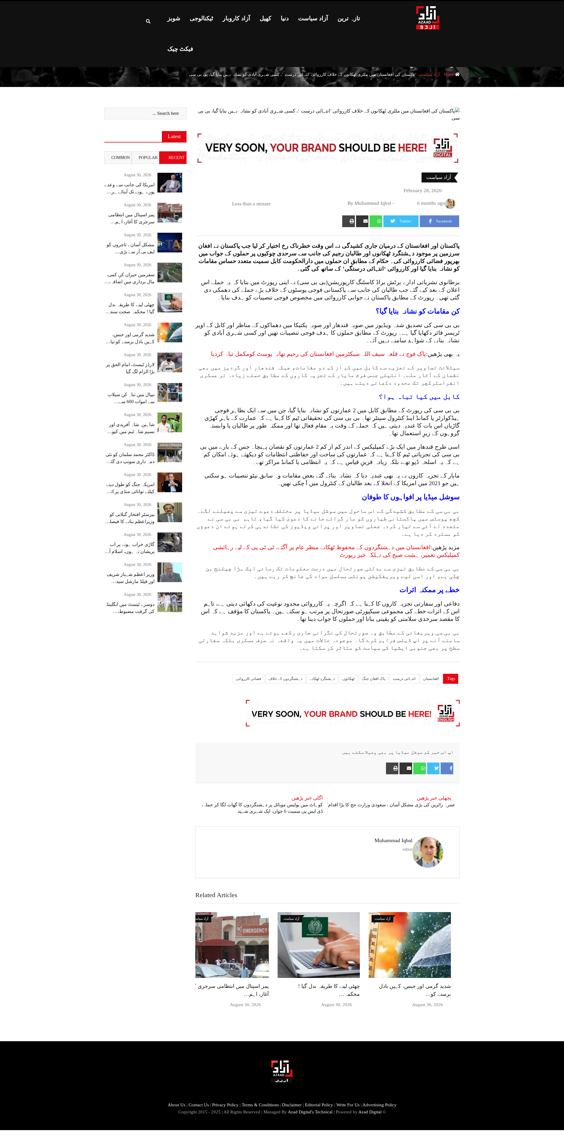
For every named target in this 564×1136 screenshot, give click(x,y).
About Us (176, 1105)
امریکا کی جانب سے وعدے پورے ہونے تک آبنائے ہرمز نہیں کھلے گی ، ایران (129, 191)
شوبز (173, 18)
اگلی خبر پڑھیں (307, 798)
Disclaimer (292, 1105)
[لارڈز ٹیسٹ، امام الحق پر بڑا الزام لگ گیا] (169, 362)
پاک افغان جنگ (373, 678)
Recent (177, 157)
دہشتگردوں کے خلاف (285, 678)
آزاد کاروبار (236, 18)
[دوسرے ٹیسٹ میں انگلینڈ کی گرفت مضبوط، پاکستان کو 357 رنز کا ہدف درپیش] (169, 602)
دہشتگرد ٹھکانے (322, 678)
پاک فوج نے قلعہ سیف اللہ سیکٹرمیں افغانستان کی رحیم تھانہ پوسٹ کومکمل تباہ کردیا (318, 354)
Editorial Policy (319, 1105)
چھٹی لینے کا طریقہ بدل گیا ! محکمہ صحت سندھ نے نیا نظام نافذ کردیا (131, 311)
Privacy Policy (225, 1105)
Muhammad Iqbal (393, 840)
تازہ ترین (349, 18)
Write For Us (348, 1105)
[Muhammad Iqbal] (398, 203)
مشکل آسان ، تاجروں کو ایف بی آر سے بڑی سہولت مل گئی (131, 251)
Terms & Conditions (260, 1105)
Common (120, 157)
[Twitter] (433, 768)
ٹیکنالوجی (201, 18)
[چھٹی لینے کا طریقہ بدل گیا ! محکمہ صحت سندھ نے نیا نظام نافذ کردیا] (169, 302)
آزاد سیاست (313, 18)
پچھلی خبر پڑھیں (434, 798)
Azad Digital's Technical (310, 1112)
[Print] (348, 221)
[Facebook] (447, 768)
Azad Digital (370, 1112)
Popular (148, 157)
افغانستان (431, 678)
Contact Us (199, 1105)
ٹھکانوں (348, 678)
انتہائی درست (404, 678)
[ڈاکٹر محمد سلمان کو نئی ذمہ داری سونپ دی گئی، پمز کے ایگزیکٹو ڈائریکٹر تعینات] (169, 452)
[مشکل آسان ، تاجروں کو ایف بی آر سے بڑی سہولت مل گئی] (169, 242)
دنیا (285, 18)
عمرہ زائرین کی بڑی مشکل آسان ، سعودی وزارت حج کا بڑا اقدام (391, 804)
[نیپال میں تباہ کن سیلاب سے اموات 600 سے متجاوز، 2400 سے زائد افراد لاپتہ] (169, 392)
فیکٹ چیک (180, 48)
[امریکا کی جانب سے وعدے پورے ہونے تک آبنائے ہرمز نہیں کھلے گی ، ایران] (169, 182)
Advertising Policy (379, 1105)
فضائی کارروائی (248, 678)
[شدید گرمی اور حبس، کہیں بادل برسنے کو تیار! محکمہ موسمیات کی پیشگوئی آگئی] (169, 332)
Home (449, 74)
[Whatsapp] (376, 221)
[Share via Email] (362, 221)
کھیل (265, 18)
